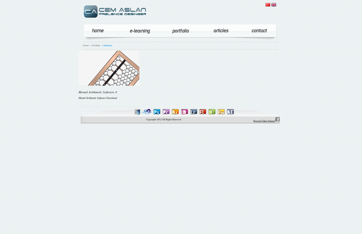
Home (86, 45)
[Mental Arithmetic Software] (109, 84)
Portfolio (96, 45)
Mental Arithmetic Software (96, 92)
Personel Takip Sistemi (264, 121)
